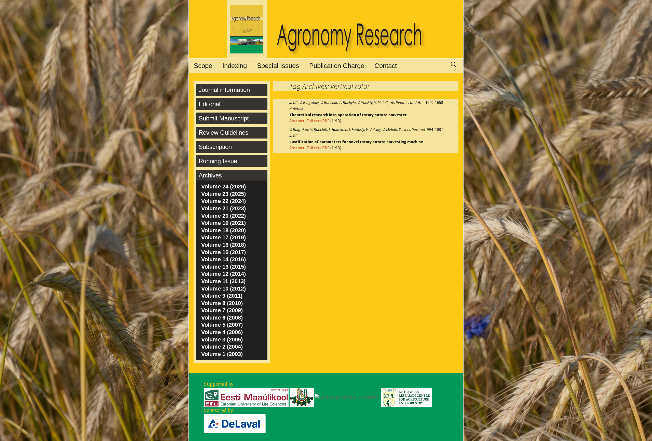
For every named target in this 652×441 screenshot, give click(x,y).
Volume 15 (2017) (223, 252)
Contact (385, 66)
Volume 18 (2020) (223, 230)
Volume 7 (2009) (222, 310)
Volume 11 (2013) (223, 281)
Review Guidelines (223, 132)
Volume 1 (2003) (222, 354)
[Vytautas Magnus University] (347, 397)
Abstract (297, 120)
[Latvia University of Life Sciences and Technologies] (302, 397)
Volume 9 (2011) (221, 296)
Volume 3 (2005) (222, 339)
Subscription (215, 146)
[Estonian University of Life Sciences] (246, 397)
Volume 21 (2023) (223, 208)
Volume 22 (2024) (223, 201)
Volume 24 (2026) (223, 186)
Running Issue (218, 161)
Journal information (224, 89)
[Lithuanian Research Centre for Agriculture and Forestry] (406, 397)
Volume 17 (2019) (223, 237)
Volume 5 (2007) (222, 325)
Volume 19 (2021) (223, 223)
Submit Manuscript (224, 118)
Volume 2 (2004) (222, 346)
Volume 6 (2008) (222, 317)
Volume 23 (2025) (223, 194)
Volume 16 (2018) (223, 245)
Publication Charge (336, 66)
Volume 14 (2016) (223, 259)
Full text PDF (318, 120)
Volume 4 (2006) (222, 332)
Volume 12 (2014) (223, 274)
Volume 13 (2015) (223, 267)
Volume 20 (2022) (223, 216)
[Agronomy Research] (326, 29)
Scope (203, 66)
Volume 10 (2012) (223, 288)
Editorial (209, 104)
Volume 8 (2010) (222, 303)
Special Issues (278, 66)
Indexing (234, 66)
